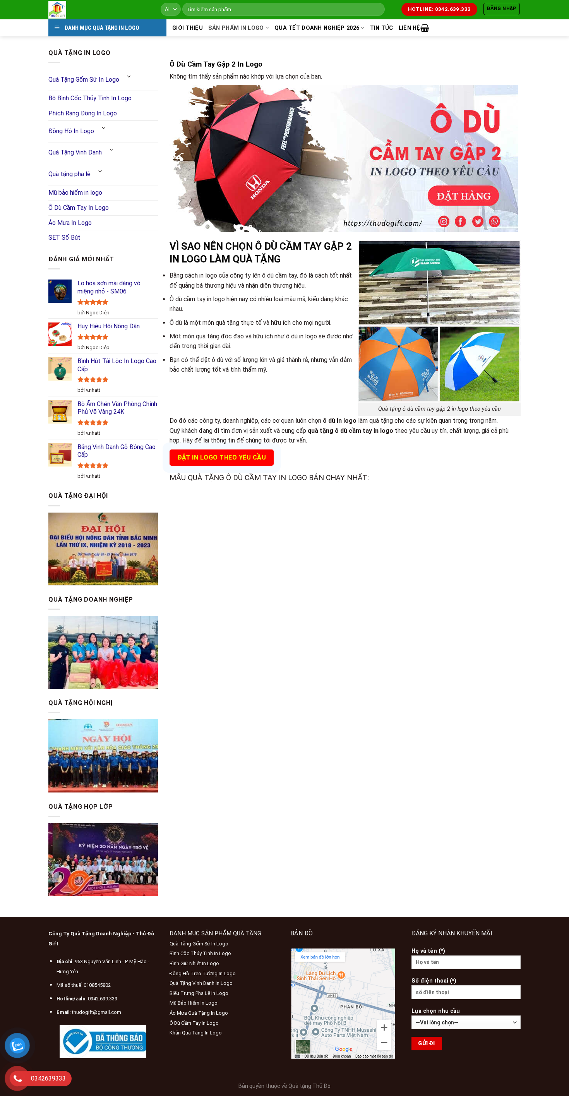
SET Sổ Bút (64, 237)
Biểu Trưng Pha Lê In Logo (199, 993)
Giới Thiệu (187, 28)
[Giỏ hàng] (424, 27)
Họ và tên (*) (428, 951)
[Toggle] (129, 76)
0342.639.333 (102, 999)
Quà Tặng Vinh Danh (75, 152)
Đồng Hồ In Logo (71, 131)
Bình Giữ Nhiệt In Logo (194, 963)
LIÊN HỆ (409, 28)
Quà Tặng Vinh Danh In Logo (201, 983)
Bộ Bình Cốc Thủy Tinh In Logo (90, 98)
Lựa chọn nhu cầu (435, 1011)
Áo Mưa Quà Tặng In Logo (199, 1013)
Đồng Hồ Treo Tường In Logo (203, 973)
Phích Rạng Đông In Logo (82, 113)
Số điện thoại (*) (433, 981)
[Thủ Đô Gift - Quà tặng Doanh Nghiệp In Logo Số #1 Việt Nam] (98, 9)
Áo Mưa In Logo (70, 222)
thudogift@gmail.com (96, 1012)
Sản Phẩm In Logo (236, 28)
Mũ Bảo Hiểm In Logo (194, 1003)
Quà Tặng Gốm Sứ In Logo (83, 79)
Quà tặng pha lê (69, 174)
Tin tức (381, 28)
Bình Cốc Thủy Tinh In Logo (200, 953)
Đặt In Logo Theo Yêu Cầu (221, 457)
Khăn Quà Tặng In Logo (196, 1033)
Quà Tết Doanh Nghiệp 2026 (316, 28)
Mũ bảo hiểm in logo (75, 192)
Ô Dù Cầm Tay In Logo (78, 207)
